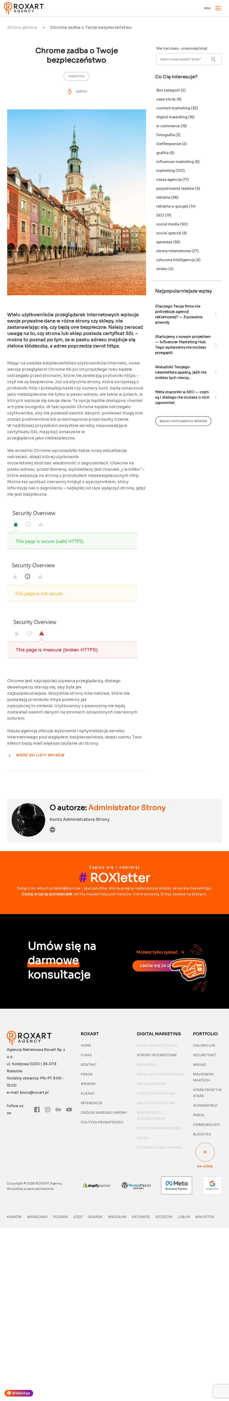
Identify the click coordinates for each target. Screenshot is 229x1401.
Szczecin (163, 1217)
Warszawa (37, 1217)
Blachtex (202, 1134)
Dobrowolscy (206, 1125)
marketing (76, 76)
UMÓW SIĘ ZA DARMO (161, 966)
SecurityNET (204, 1055)
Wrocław (117, 1217)
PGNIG (198, 1115)
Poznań (60, 1217)
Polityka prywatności (102, 1122)
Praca (87, 1074)
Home (86, 1045)
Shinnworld (205, 1106)
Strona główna (22, 27)
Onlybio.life (204, 1045)
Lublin (184, 1217)
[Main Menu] (218, 8)
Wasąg (199, 1065)
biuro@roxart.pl (34, 1092)
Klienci (87, 1093)
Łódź (78, 1217)
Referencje (91, 1103)
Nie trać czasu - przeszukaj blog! (181, 48)
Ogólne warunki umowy (104, 1113)
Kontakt (89, 1065)
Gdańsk (95, 1217)
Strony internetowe (157, 1055)
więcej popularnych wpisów (183, 421)
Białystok (204, 1217)
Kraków (14, 1217)
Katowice (141, 1217)
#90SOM (88, 1084)
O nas (86, 1055)
